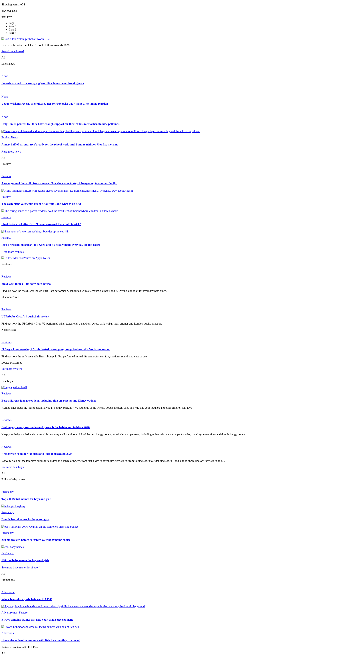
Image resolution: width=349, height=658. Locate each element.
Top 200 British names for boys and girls (26, 499)
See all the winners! (12, 51)
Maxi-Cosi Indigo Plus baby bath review (26, 283)
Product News (9, 137)
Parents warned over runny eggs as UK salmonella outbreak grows (42, 83)
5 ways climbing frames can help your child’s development (37, 619)
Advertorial (8, 592)
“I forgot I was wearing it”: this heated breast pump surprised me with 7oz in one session (55, 349)
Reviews (6, 276)
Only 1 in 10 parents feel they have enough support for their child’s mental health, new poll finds (60, 123)
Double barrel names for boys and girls (25, 519)
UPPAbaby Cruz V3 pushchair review (25, 316)
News (4, 76)
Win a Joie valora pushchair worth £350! (26, 599)
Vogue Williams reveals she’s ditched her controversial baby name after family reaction (54, 103)
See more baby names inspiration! (20, 567)
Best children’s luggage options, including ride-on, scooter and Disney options (48, 400)
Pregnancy (7, 491)
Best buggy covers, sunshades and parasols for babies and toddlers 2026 (45, 427)
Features (6, 176)
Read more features (12, 251)
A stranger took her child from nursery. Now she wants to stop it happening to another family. (59, 183)
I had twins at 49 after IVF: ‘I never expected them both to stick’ (41, 224)
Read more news (11, 151)
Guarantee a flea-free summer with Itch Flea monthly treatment (40, 640)
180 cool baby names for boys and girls (25, 560)
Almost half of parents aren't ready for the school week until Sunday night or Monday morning (59, 144)
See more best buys (12, 467)
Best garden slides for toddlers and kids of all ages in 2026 (36, 453)
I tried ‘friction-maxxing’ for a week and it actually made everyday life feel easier (50, 244)
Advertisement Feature (14, 612)
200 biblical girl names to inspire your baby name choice (35, 539)
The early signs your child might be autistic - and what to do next (41, 203)
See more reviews (11, 368)
